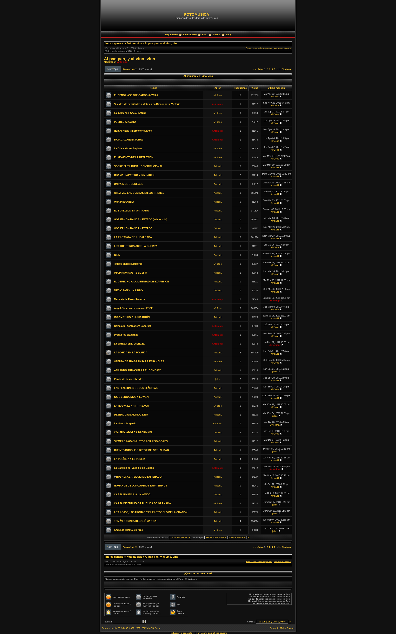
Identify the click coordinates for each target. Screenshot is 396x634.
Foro (204, 34)
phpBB (117, 628)
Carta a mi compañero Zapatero (132, 326)
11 (279, 69)
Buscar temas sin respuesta (259, 48)
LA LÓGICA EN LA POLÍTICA (130, 352)
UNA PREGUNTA (124, 201)
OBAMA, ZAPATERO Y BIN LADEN (134, 175)
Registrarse (171, 34)
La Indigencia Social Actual (130, 113)
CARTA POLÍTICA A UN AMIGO (132, 494)
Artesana (217, 423)
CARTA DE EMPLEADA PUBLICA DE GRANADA (142, 503)
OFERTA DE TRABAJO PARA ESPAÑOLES (139, 361)
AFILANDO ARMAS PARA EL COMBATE (137, 370)
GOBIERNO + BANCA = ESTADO (133, 228)
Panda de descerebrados (129, 379)
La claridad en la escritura (129, 343)
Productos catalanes (126, 334)
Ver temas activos (282, 48)
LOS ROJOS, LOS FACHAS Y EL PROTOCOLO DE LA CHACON (150, 512)
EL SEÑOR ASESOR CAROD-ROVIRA (136, 95)
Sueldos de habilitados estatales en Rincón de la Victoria (147, 104)
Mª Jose (217, 95)
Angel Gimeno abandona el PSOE (133, 308)
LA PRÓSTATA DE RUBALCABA (133, 237)
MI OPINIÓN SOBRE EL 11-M (130, 272)
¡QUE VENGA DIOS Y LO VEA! (131, 397)
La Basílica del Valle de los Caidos (134, 467)
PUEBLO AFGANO (125, 121)
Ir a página (258, 69)
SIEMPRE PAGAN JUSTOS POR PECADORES (141, 441)
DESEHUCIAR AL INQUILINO (131, 414)
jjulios (275, 371)
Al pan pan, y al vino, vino (161, 43)
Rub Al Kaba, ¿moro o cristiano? (133, 130)
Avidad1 (218, 166)
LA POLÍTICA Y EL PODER (129, 459)
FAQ (228, 34)
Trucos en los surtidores (128, 263)
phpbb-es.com (220, 633)
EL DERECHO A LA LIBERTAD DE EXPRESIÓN (141, 281)
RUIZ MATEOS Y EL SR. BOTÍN (132, 317)
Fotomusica (134, 43)
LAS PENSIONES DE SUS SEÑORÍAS (136, 388)
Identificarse (190, 34)
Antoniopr (122, 62)
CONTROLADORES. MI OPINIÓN (133, 432)
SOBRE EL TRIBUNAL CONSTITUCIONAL (138, 166)
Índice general (114, 43)
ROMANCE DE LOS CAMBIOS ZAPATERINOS (140, 485)
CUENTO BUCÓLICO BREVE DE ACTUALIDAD (141, 450)
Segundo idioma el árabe (128, 530)
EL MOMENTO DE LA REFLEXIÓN (133, 157)
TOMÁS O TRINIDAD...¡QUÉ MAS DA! (135, 521)
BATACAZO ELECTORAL (128, 139)
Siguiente (286, 69)
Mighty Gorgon (287, 628)
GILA (117, 255)
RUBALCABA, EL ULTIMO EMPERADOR (139, 476)
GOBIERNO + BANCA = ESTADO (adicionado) (140, 219)
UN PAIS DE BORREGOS (128, 184)
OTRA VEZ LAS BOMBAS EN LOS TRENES (139, 192)
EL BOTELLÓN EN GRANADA (131, 210)
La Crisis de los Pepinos (128, 148)
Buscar (216, 34)
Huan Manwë (201, 633)
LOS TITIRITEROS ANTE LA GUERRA (136, 246)
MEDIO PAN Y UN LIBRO (128, 290)
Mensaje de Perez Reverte (129, 299)
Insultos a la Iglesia (125, 423)
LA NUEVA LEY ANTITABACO (131, 405)
